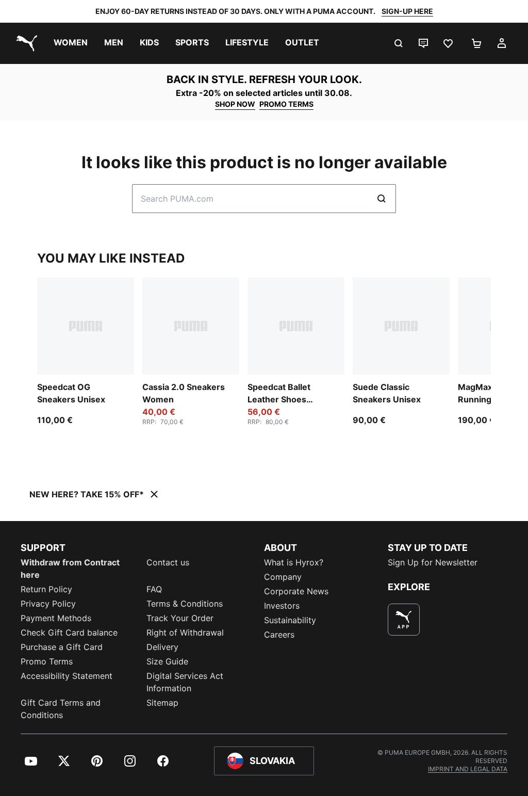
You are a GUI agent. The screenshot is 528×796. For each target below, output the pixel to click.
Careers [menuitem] (279, 634)
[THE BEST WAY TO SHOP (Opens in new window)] (404, 620)
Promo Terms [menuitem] (47, 661)
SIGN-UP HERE (407, 11)
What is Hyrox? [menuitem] (293, 562)
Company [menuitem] (283, 577)
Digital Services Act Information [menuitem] (184, 682)
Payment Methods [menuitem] (56, 618)
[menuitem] (70, 43)
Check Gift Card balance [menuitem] (69, 632)
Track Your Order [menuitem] (179, 618)
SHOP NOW (235, 104)
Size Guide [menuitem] (167, 661)
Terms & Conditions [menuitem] (184, 603)
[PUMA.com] (24, 43)
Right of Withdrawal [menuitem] (185, 632)
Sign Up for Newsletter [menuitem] (432, 562)
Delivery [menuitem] (162, 647)
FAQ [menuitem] (154, 589)
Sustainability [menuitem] (290, 620)
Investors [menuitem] (282, 605)
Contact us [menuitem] (167, 562)
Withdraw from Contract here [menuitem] (70, 568)
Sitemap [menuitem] (162, 702)
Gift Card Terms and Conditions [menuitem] (61, 708)
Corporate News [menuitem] (296, 591)
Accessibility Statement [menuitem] (66, 676)
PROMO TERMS (286, 104)
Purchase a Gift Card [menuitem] (62, 647)
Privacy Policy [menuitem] (48, 603)
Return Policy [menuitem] (46, 589)
